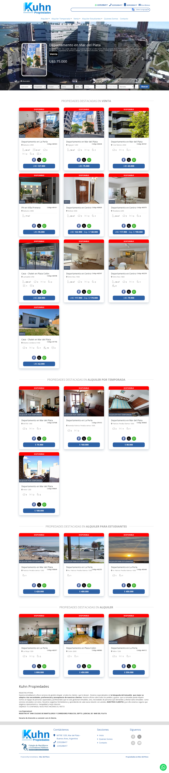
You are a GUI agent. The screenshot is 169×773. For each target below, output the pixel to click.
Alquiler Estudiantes (91, 18)
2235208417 (102, 5)
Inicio (101, 735)
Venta (76, 18)
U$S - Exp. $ (84, 232)
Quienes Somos (111, 18)
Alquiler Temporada (61, 18)
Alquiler (44, 18)
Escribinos (145, 5)
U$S (39, 166)
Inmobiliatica (33, 757)
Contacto (124, 18)
